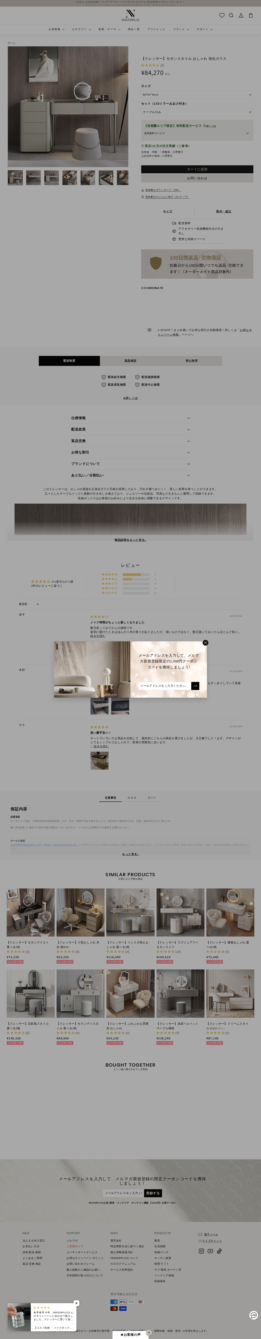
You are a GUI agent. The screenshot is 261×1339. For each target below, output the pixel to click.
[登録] (195, 686)
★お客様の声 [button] (130, 1334)
